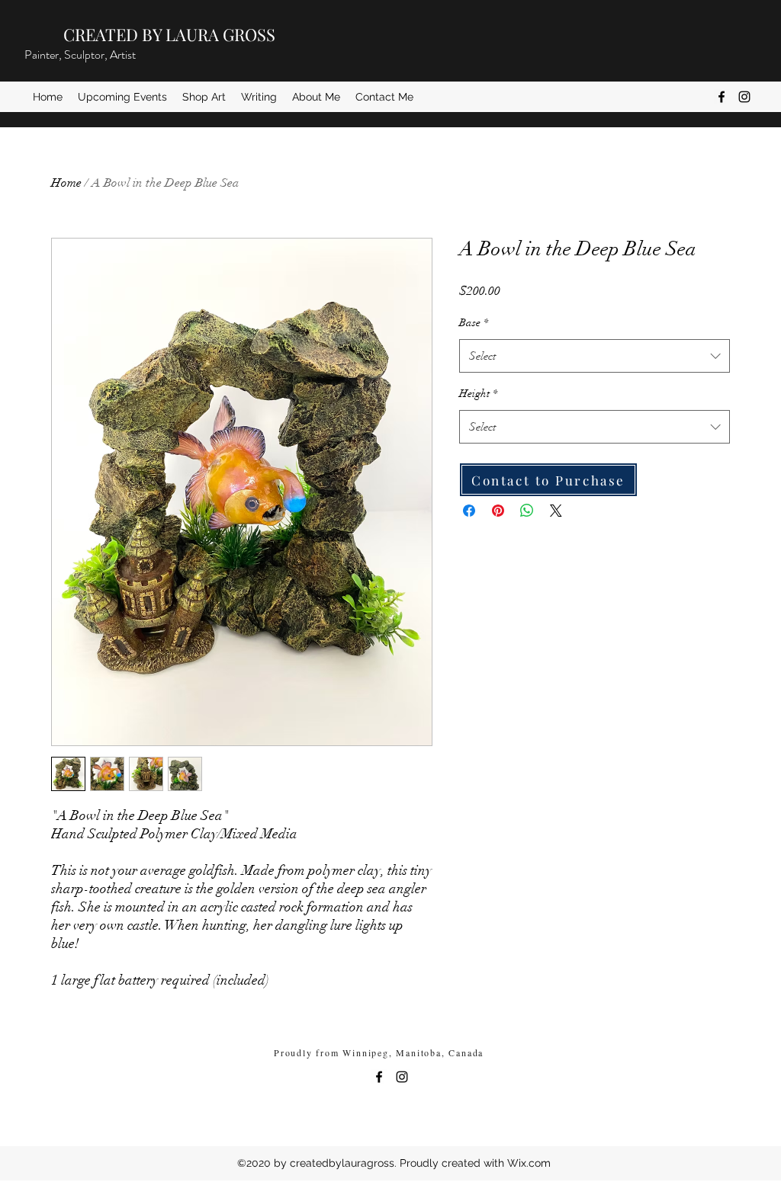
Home (66, 183)
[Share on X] (556, 510)
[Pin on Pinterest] (498, 510)
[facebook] (721, 96)
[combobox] (594, 356)
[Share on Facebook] (469, 510)
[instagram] (744, 96)
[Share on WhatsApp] (527, 510)
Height (478, 393)
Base (473, 322)
